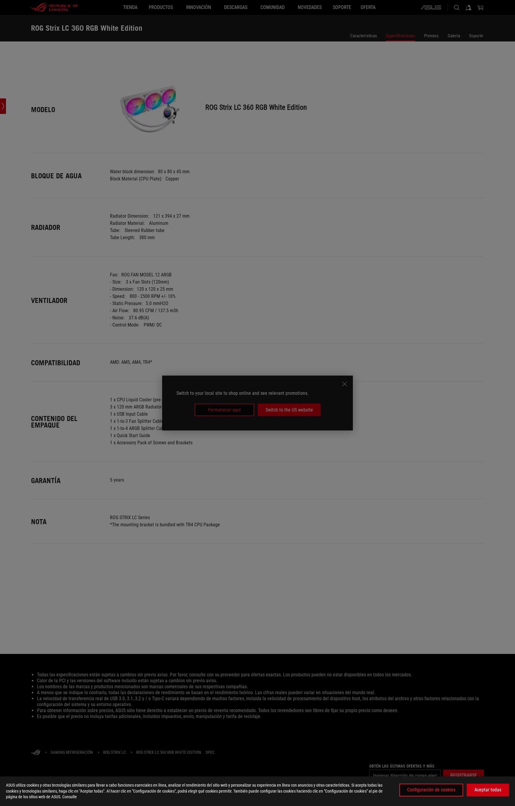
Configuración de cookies (431, 790)
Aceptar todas (487, 790)
